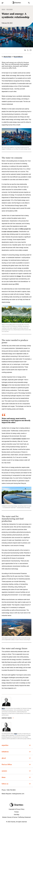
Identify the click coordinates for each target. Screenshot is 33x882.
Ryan (15, 733)
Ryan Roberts (18, 56)
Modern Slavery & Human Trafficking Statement (16, 817)
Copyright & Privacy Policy (16, 809)
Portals (16, 812)
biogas (19, 276)
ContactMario (7, 718)
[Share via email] (30, 50)
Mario (3, 708)
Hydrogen (5, 385)
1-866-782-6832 (11, 790)
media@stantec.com (18, 793)
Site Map (16, 814)
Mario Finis (7, 56)
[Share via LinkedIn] (25, 50)
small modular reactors (19, 439)
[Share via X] (28, 50)
